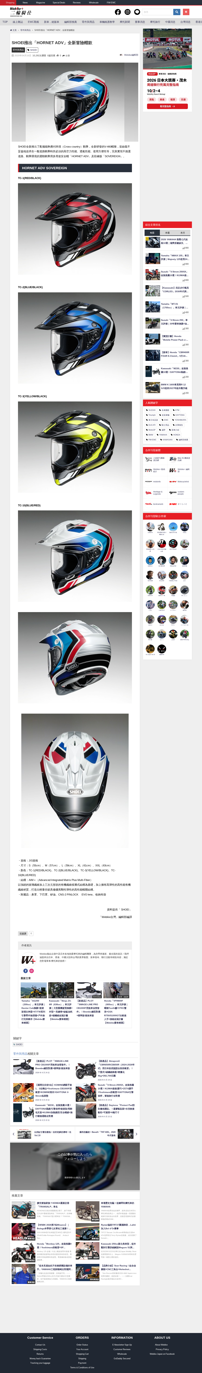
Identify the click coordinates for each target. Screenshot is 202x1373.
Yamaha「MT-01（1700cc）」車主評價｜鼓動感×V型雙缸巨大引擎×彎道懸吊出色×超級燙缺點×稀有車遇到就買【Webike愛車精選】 (175, 306)
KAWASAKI (167, 440)
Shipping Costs (40, 1349)
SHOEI (33, 50)
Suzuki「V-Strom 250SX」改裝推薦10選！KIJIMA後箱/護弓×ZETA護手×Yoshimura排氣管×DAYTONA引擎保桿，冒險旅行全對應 (175, 274)
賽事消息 (140, 22)
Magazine (40, 3)
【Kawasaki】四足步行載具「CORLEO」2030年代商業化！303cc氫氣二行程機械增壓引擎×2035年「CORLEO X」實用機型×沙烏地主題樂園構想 (175, 290)
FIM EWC (111, 3)
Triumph (152, 415)
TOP (5, 22)
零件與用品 (88, 22)
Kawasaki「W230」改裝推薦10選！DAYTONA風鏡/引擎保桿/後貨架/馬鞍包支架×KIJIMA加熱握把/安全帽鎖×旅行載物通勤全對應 (175, 370)
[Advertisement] (167, 138)
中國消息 (170, 22)
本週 (167, 233)
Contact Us (40, 1345)
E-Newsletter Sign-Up (122, 1345)
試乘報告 (179, 425)
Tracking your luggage (40, 1363)
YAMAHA (163, 435)
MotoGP (152, 430)
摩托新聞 (125, 22)
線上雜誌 (18, 22)
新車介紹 (175, 430)
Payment (82, 1363)
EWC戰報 (33, 22)
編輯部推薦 (70, 22)
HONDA (176, 435)
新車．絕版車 (51, 22)
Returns (40, 1354)
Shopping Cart (82, 1354)
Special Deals (59, 3)
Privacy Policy (162, 1349)
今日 (152, 233)
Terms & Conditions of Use (82, 1368)
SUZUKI (152, 410)
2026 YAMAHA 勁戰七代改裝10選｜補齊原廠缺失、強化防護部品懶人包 (174, 241)
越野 (163, 430)
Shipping (82, 1359)
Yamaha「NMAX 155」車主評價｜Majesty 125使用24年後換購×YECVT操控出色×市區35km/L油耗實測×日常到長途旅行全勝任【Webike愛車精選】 (175, 257)
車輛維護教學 (107, 22)
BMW (151, 435)
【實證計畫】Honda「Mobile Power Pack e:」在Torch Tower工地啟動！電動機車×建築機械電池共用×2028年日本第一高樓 (175, 338)
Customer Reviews (122, 1349)
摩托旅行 (155, 22)
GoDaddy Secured (122, 1359)
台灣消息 (185, 22)
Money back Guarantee (40, 1359)
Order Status (82, 1345)
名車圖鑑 (165, 410)
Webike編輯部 (131, 55)
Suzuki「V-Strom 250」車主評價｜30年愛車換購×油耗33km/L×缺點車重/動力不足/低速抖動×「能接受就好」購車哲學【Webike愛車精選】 (175, 322)
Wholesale (93, 3)
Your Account (82, 1349)
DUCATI (152, 425)
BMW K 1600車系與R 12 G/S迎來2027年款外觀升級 (174, 386)
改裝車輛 (165, 415)
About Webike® (162, 1345)
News (25, 3)
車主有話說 (153, 420)
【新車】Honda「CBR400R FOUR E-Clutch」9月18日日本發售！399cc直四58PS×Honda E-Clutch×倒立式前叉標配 (175, 354)
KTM (177, 410)
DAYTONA (179, 415)
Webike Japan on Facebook (162, 1354)
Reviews (77, 3)
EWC (166, 420)
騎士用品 (165, 425)
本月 (183, 233)
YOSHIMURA (180, 420)
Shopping (10, 3)
